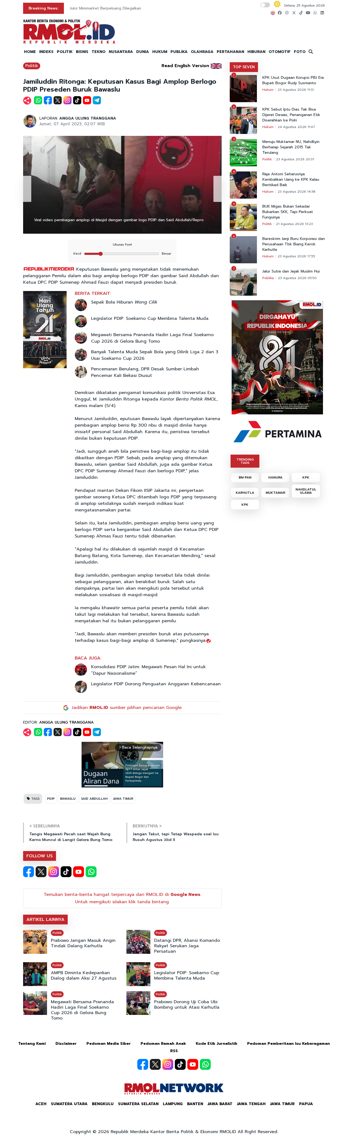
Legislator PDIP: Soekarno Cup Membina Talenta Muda (150, 318)
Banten (195, 1104)
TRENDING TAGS (245, 461)
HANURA (275, 477)
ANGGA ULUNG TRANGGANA (87, 118)
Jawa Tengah (251, 1104)
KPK (305, 477)
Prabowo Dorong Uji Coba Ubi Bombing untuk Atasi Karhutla (186, 1004)
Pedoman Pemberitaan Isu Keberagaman (288, 1043)
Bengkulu (103, 1104)
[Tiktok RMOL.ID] (66, 871)
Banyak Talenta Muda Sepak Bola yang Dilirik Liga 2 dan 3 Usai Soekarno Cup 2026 (154, 355)
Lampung (173, 1104)
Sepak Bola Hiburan (124, 302)
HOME (30, 52)
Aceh (40, 1104)
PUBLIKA (179, 52)
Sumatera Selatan (138, 1104)
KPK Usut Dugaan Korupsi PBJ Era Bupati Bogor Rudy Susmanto (293, 80)
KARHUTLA (245, 492)
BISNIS (82, 52)
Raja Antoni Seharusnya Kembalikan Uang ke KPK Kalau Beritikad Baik (290, 179)
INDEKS (46, 52)
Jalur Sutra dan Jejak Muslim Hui (291, 271)
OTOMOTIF (280, 52)
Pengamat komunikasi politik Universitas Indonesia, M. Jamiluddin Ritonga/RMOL (107, 220)
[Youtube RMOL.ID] (78, 871)
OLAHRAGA (202, 52)
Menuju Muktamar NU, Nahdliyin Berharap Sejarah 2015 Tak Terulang (290, 147)
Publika (268, 278)
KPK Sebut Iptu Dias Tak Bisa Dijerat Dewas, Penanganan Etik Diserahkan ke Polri (291, 115)
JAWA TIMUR (123, 798)
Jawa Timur (282, 1104)
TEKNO (98, 52)
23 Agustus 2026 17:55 (296, 256)
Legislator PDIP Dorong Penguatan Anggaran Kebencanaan (156, 684)
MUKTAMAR (275, 492)
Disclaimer (66, 1043)
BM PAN (245, 477)
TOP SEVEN (244, 67)
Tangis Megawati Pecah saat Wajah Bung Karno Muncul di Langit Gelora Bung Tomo (70, 837)
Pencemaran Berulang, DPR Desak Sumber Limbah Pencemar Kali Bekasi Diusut (145, 372)
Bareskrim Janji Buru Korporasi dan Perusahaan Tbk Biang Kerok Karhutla (293, 244)
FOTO (300, 52)
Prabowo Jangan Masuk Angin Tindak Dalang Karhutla (83, 943)
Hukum (268, 89)
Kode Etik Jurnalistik (216, 1043)
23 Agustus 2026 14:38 (296, 191)
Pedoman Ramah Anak (163, 1043)
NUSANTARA (121, 52)
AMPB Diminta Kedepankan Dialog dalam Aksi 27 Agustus (83, 975)
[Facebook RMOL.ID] (28, 871)
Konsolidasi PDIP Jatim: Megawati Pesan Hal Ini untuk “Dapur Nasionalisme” (148, 670)
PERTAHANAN (230, 52)
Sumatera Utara (69, 1104)
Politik (31, 65)
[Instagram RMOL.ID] (53, 871)
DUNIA (142, 52)
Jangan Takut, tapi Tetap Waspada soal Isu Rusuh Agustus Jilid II (176, 837)
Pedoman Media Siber (108, 1043)
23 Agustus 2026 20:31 (295, 159)
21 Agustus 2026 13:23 (294, 223)
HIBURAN (256, 52)
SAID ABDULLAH (94, 798)
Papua (306, 1104)
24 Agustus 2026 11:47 (296, 126)
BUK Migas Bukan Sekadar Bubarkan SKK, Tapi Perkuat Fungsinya (287, 212)
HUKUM (159, 52)
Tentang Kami (32, 1043)
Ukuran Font (122, 244)
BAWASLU (68, 798)
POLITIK (65, 52)
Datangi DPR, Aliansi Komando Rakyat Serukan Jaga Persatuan (187, 946)
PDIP (51, 798)
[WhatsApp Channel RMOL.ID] (91, 871)
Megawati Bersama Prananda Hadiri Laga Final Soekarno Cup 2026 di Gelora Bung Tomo (152, 338)
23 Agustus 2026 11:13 (296, 89)
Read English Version (185, 65)
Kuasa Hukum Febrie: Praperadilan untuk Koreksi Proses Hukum (128, 8)
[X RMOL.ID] (41, 871)
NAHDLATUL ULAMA (306, 491)
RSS (174, 1051)
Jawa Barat (219, 1104)
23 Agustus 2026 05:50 (297, 278)
